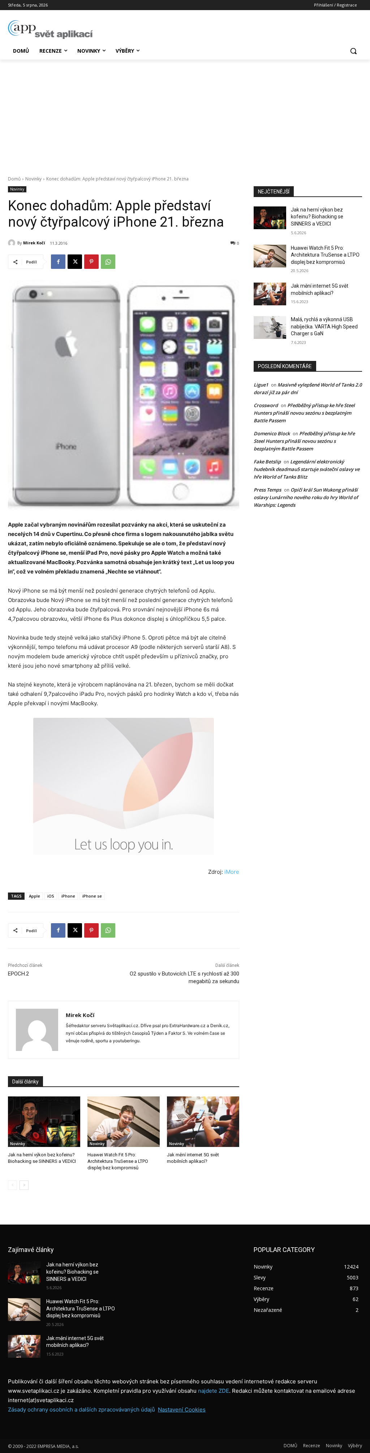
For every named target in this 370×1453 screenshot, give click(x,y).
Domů (14, 179)
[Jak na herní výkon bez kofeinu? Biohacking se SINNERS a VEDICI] (44, 1121)
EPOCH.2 (18, 973)
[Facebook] (58, 261)
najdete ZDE (213, 1390)
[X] (75, 261)
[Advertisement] (185, 113)
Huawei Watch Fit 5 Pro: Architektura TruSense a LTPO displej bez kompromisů (117, 1161)
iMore (231, 871)
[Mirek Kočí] (12, 242)
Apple (34, 896)
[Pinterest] (91, 261)
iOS (50, 896)
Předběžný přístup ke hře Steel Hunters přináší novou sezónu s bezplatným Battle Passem (304, 413)
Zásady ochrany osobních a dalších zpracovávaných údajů (81, 1409)
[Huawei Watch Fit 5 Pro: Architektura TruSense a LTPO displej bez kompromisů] (123, 1121)
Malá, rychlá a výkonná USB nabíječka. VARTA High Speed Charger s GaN (324, 326)
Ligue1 (261, 384)
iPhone (68, 896)
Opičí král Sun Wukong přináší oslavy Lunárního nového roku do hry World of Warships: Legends (306, 497)
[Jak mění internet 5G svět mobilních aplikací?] (203, 1121)
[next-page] (24, 1185)
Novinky (33, 179)
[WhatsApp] (108, 261)
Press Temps (267, 489)
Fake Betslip (267, 461)
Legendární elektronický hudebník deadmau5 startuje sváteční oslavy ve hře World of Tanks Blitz (307, 469)
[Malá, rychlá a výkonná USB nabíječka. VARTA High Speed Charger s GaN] (270, 327)
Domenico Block (272, 433)
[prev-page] (12, 1185)
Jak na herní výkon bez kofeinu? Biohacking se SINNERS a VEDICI (317, 217)
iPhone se (92, 896)
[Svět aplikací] (50, 29)
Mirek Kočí (34, 242)
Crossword (266, 405)
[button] (353, 51)
